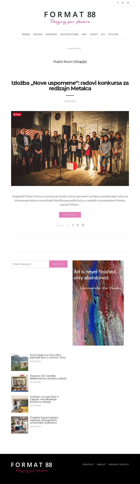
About (101, 464)
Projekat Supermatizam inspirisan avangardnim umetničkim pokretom (44, 420)
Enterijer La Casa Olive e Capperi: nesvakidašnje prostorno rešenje (44, 399)
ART (84, 34)
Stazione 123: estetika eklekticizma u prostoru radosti (48, 377)
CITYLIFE (113, 34)
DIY (103, 34)
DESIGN (37, 34)
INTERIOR (51, 34)
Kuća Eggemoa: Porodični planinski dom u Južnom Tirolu (48, 356)
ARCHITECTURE (69, 34)
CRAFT (94, 34)
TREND (26, 34)
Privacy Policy (119, 464)
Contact (88, 464)
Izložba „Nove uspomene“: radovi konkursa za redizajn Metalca (70, 86)
